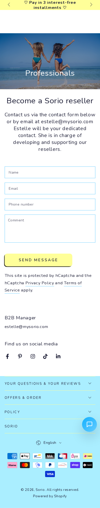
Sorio (40, 490)
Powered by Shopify (50, 496)
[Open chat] (89, 424)
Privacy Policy (39, 283)
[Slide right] (90, 5)
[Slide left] (9, 5)
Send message (38, 260)
